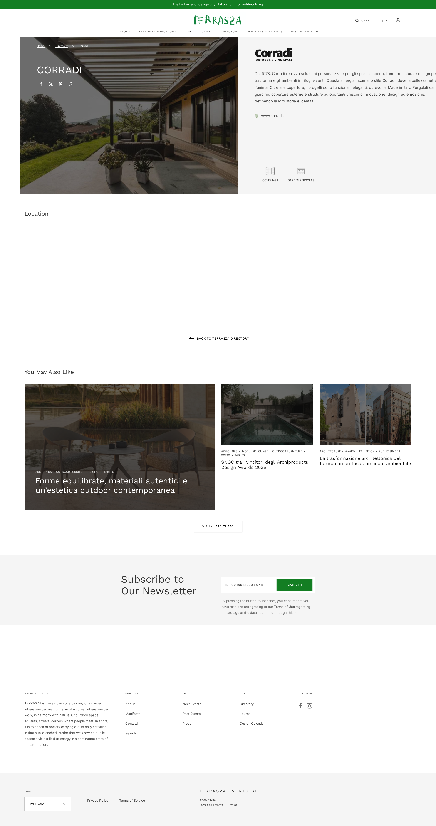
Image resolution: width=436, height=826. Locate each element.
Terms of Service (132, 800)
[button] (364, 20)
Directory (61, 46)
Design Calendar (252, 723)
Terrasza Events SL (213, 805)
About (130, 704)
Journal (245, 714)
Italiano (37, 804)
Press (187, 723)
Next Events (192, 704)
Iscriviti (294, 584)
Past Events (192, 714)
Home (41, 46)
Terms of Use (284, 607)
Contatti (131, 723)
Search (130, 733)
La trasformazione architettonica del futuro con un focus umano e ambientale (365, 460)
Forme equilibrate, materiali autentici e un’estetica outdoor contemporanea (111, 485)
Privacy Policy (97, 800)
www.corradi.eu (274, 116)
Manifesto (133, 714)
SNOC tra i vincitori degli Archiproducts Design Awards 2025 (264, 464)
